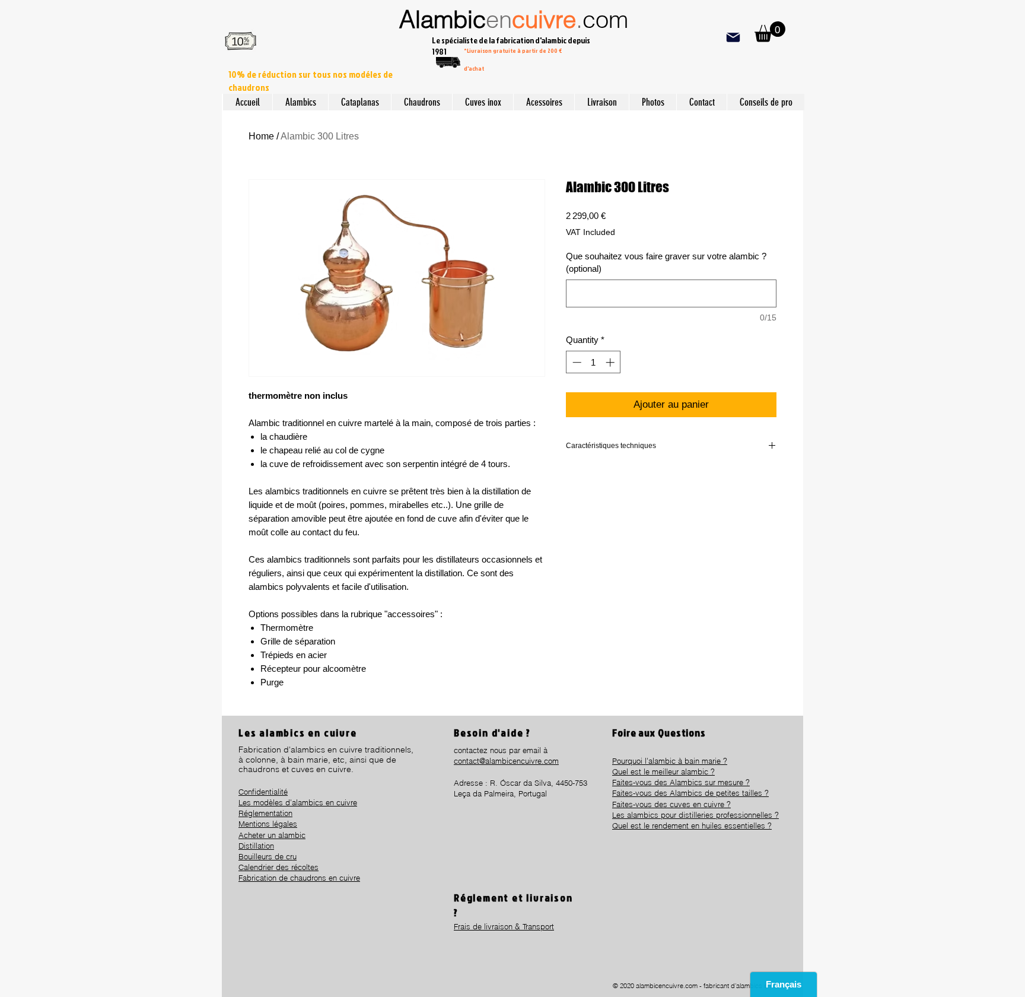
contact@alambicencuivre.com (506, 761)
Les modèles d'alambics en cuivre (297, 802)
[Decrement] (576, 362)
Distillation (256, 845)
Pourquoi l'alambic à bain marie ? (669, 761)
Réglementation (265, 813)
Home (261, 136)
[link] (770, 31)
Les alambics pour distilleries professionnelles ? (695, 815)
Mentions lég (260, 823)
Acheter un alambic (271, 835)
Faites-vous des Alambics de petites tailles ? (690, 793)
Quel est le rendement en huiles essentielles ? (692, 825)
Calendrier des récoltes (278, 867)
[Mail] (732, 37)
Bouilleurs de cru (267, 856)
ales (290, 823)
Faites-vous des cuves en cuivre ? (671, 804)
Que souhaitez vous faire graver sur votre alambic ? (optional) (666, 262)
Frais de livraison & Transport (504, 926)
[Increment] (611, 362)
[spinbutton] (593, 362)
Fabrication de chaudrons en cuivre (299, 877)
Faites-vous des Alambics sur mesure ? (681, 782)
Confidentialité (263, 791)
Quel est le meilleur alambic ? (663, 771)
